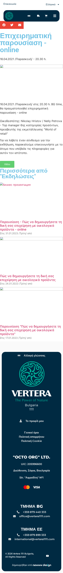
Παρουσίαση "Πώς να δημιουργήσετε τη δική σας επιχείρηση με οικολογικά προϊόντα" (30, 330)
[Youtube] (47, 555)
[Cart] (46, 15)
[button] (55, 16)
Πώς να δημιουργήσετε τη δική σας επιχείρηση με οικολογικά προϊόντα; (28, 278)
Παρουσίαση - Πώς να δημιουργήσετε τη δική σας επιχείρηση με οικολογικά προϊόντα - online (31, 225)
